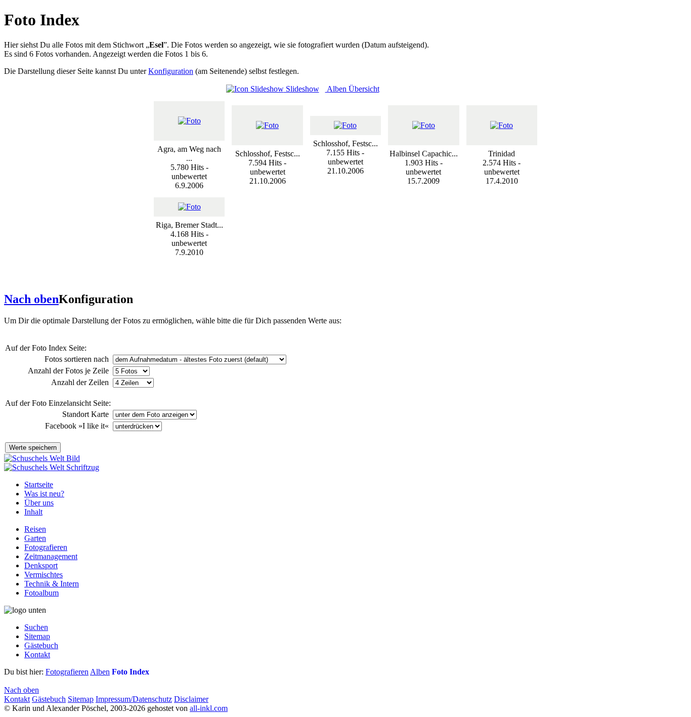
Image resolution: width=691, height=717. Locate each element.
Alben (100, 671)
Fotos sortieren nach (78, 359)
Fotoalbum (41, 592)
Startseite (38, 484)
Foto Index (130, 671)
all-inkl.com (209, 708)
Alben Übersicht (352, 89)
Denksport (41, 565)
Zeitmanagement (50, 556)
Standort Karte (86, 414)
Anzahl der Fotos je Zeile (69, 370)
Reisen (35, 529)
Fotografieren (45, 547)
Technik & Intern (51, 583)
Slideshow (301, 89)
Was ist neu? (44, 493)
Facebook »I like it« (78, 425)
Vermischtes (43, 574)
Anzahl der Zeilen (81, 382)
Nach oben (31, 299)
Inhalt (33, 512)
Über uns (39, 502)
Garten (35, 538)
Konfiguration (170, 71)
